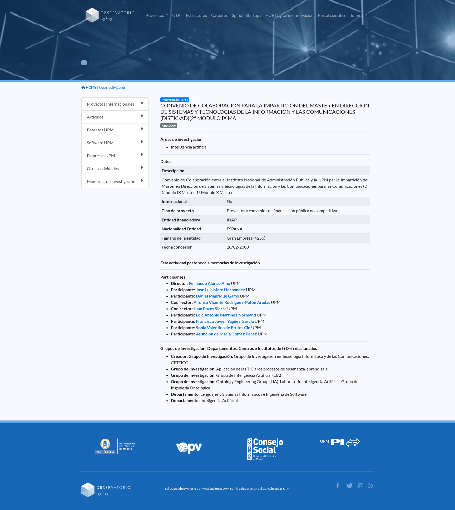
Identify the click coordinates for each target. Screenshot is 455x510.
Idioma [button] (357, 15)
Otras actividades (112, 87)
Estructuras (196, 15)
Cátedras (219, 15)
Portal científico (332, 15)
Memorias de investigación (111, 181)
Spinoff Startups (246, 15)
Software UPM (100, 142)
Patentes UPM (100, 129)
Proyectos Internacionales (110, 103)
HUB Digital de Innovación (289, 15)
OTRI (177, 15)
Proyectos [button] (155, 15)
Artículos (95, 116)
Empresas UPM (101, 155)
